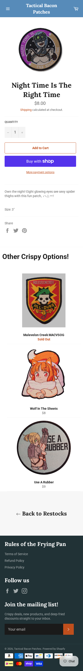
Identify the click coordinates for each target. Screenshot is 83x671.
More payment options (40, 172)
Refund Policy (14, 560)
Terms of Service (16, 554)
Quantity (11, 122)
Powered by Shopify (54, 648)
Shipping (26, 109)
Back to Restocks (44, 513)
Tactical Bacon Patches (41, 9)
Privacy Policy (14, 567)
